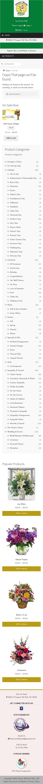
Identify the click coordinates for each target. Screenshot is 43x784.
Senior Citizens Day (18, 240)
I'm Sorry (13, 285)
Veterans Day (15, 256)
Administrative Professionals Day (23, 178)
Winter (12, 334)
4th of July (14, 174)
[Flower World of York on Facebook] (21, 708)
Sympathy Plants (16, 420)
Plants (9, 305)
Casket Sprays (16, 374)
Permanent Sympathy (18, 411)
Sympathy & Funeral (15, 370)
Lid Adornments (16, 403)
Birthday (13, 272)
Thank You (14, 297)
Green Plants (15, 313)
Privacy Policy (34, 782)
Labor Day (14, 211)
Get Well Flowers (17, 280)
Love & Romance (17, 289)
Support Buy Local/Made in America (21, 51)
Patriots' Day (15, 235)
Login (27, 26)
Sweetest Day (15, 244)
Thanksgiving (15, 248)
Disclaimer (23, 782)
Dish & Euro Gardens (18, 309)
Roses (12, 350)
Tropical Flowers (16, 358)
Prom (12, 293)
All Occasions (15, 264)
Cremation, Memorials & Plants (22, 379)
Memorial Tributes (17, 407)
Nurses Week (15, 227)
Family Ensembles (17, 387)
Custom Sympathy (17, 383)
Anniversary (14, 268)
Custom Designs (16, 346)
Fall (11, 321)
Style (9, 362)
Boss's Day (14, 182)
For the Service (16, 395)
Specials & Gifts (13, 338)
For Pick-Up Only (14, 166)
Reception (14, 448)
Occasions (11, 260)
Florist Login (17, 26)
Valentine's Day (16, 252)
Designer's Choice (14, 162)
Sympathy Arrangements (20, 415)
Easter (12, 190)
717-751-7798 (22, 21)
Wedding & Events (15, 432)
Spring (12, 325)
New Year (14, 223)
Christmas (14, 186)
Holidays (10, 170)
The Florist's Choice (15, 428)
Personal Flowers (17, 444)
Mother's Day (15, 219)
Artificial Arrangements (19, 342)
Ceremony (14, 440)
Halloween (14, 203)
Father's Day (15, 195)
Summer (13, 329)
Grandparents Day (17, 199)
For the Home (15, 391)
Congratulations (16, 276)
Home (8, 71)
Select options (21, 513)
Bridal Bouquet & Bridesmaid (21, 436)
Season (10, 317)
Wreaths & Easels (17, 424)
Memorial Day (15, 215)
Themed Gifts (15, 354)
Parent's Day (15, 231)
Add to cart (11, 138)
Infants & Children (17, 399)
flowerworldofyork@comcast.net (23, 739)
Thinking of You (16, 301)
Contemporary (15, 366)
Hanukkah (14, 207)
